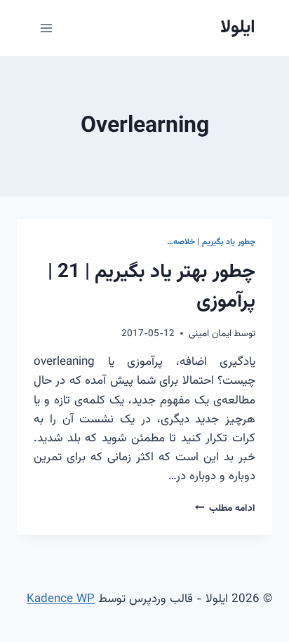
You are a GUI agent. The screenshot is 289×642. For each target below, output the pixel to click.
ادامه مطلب (225, 508)
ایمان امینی (210, 333)
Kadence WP (61, 599)
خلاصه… (181, 242)
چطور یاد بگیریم (228, 242)
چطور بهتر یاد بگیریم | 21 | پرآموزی (151, 287)
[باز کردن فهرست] (47, 28)
